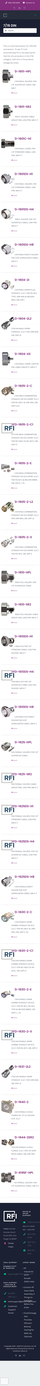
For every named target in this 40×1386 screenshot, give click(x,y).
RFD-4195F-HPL (22, 1173)
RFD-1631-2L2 (21, 1067)
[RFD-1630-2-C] (5, 917)
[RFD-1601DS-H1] (5, 178)
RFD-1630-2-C (21, 912)
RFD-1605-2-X (21, 537)
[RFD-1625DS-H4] (5, 845)
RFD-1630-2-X (21, 1031)
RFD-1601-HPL (21, 71)
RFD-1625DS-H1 (22, 806)
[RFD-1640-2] (5, 1106)
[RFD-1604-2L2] (5, 323)
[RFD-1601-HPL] (5, 76)
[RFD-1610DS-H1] (5, 641)
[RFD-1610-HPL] (5, 577)
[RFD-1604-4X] (5, 358)
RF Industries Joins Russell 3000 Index (29, 1275)
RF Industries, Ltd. (27, 1346)
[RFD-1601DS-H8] (5, 249)
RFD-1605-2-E (21, 463)
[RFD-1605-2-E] (5, 468)
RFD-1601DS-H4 (22, 209)
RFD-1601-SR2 (21, 107)
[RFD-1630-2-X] (5, 1035)
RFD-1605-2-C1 (22, 424)
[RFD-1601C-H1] (5, 143)
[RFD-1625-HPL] (5, 747)
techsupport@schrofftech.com (12, 1301)
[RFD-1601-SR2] (5, 111)
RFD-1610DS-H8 (22, 707)
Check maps (11, 1245)
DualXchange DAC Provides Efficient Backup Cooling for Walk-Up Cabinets (30, 1325)
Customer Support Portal (12, 1309)
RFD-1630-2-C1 (22, 951)
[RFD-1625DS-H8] (5, 881)
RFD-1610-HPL (21, 572)
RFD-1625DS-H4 (22, 841)
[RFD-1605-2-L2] (5, 506)
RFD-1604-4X (21, 354)
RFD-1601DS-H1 (22, 174)
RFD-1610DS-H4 (22, 672)
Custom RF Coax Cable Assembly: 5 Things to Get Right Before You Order (29, 1297)
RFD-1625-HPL (21, 742)
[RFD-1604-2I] (5, 284)
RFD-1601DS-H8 (22, 245)
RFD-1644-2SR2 (22, 1137)
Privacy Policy (22, 1348)
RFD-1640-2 (19, 1102)
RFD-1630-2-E (21, 989)
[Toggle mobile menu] (35, 15)
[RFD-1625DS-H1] (5, 809)
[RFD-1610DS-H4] (5, 675)
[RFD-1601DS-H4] (5, 214)
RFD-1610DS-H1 (22, 636)
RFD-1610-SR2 (21, 604)
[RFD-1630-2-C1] (5, 954)
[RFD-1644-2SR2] (5, 1142)
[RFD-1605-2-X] (5, 542)
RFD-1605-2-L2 (22, 502)
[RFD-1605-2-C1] (5, 428)
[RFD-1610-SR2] (5, 609)
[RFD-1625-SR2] (5, 777)
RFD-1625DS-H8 (22, 877)
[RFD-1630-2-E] (5, 994)
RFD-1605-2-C (21, 386)
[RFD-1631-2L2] (5, 1071)
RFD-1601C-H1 (21, 139)
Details (15, 93)
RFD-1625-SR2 (21, 774)
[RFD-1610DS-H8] (5, 711)
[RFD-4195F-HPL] (5, 1177)
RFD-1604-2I (20, 280)
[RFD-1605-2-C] (5, 390)
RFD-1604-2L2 (21, 319)
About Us (24, 1351)
